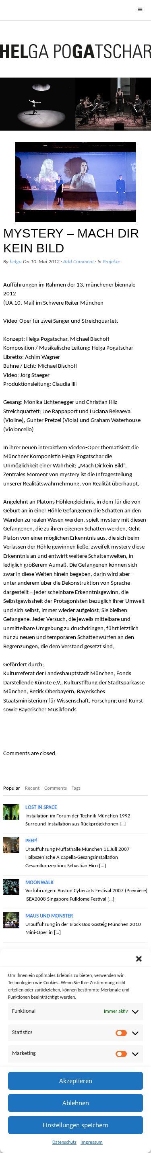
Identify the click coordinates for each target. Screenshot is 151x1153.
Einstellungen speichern (75, 1125)
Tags (76, 788)
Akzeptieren (75, 1081)
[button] (139, 959)
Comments (55, 788)
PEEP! (31, 841)
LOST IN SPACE (41, 807)
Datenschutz (64, 1142)
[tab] (11, 789)
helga (16, 261)
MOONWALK (39, 882)
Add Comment (78, 261)
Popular (11, 788)
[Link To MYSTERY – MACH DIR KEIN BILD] (75, 182)
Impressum (92, 1142)
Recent (32, 788)
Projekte (111, 261)
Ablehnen (75, 1103)
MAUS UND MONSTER (49, 916)
